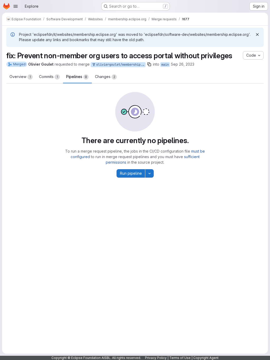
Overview (20, 76)
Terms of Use (180, 358)
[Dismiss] (257, 34)
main (165, 64)
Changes (105, 76)
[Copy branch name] (149, 64)
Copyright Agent (206, 358)
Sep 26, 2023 (182, 64)
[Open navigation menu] (15, 6)
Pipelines (76, 76)
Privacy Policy (156, 358)
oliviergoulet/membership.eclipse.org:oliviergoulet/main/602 (120, 64)
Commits (48, 76)
